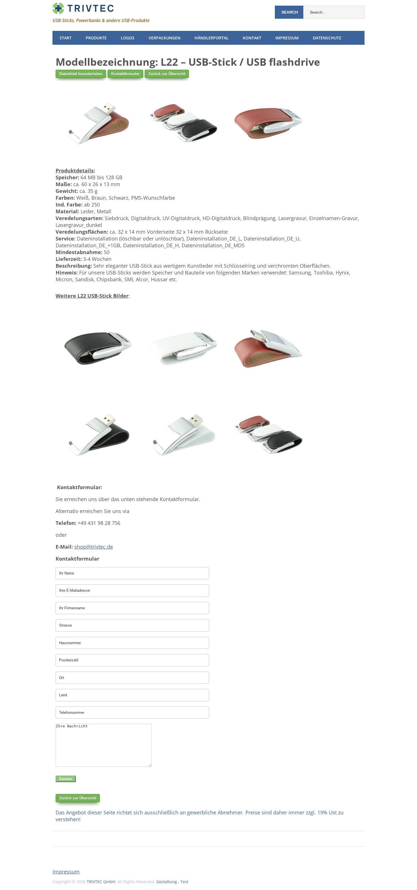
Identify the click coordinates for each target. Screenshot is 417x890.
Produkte (96, 38)
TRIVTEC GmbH (101, 881)
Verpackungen (164, 38)
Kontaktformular (125, 74)
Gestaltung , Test (172, 881)
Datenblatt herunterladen (80, 74)
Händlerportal (212, 38)
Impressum (287, 38)
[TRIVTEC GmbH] (82, 9)
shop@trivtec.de (93, 546)
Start (65, 38)
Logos (127, 38)
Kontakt (252, 38)
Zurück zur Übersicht (166, 74)
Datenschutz (327, 38)
